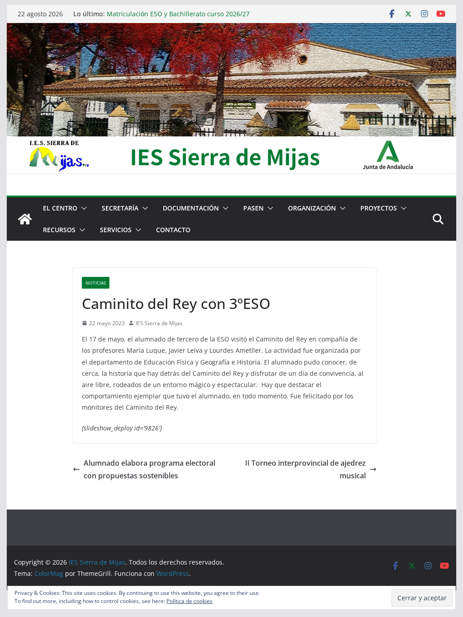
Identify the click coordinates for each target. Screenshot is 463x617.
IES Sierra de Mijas (159, 323)
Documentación (191, 208)
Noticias (95, 283)
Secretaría (120, 208)
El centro (60, 208)
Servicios (116, 229)
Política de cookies (189, 601)
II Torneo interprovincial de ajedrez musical (305, 469)
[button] (82, 208)
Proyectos (378, 208)
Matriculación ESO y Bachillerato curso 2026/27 (178, 13)
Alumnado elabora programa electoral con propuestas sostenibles (149, 469)
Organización (312, 208)
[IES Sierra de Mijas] (231, 29)
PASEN (253, 208)
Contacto (173, 229)
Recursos (59, 229)
